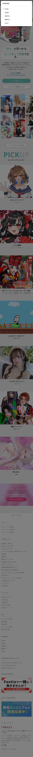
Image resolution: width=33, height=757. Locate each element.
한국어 (7, 23)
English (7, 12)
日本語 (7, 9)
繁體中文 (7, 19)
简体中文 (7, 16)
